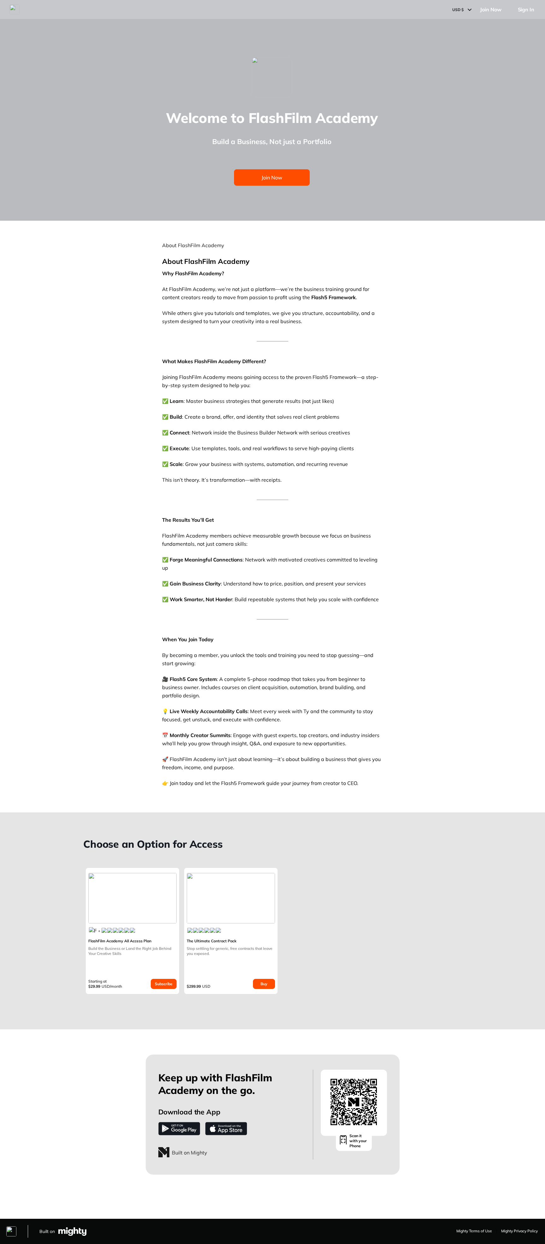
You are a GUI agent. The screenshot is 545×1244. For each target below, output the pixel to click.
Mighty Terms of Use (474, 1231)
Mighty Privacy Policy (519, 1231)
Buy (264, 983)
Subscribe (164, 983)
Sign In (526, 9)
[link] (132, 931)
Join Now (490, 9)
